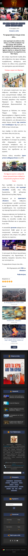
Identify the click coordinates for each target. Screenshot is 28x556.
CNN (4, 23)
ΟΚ (14, 508)
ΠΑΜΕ (20, 488)
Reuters (7, 23)
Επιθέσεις (13, 23)
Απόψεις (8, 482)
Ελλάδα (16, 484)
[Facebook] (10, 541)
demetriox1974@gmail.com (18, 465)
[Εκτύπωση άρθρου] (11, 281)
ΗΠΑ (17, 23)
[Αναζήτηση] (23, 473)
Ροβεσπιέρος (21, 274)
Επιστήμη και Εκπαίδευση (11, 486)
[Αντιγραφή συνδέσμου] (9, 281)
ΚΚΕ (13, 488)
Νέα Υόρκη (20, 25)
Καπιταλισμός (22, 23)
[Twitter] (12, 541)
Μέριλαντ (8, 25)
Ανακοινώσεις (17, 481)
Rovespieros (12, 31)
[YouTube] (17, 541)
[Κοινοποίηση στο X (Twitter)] (5, 281)
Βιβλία (20, 482)
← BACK (14, 347)
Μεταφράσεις (14, 25)
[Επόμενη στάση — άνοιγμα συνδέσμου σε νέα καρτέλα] (14, 371)
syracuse (13, 227)
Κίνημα (9, 488)
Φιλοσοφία (14, 490)
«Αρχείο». (14, 464)
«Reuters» (22, 270)
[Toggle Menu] (1, 3)
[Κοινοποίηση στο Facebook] (3, 281)
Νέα (16, 488)
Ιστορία (21, 486)
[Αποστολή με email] (7, 281)
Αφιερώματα (14, 482)
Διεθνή (17, 31)
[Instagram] (14, 541)
